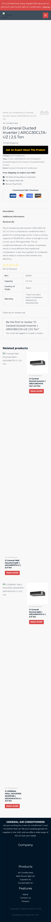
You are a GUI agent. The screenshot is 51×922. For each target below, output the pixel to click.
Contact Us (25, 861)
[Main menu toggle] (45, 15)
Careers (25, 854)
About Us (25, 851)
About (25, 894)
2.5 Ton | (10, 159)
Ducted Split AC (25, 883)
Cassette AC (25, 879)
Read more (12, 573)
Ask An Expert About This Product (25, 150)
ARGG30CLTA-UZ (22, 159)
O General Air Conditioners (26, 168)
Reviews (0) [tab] (8, 222)
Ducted (11, 168)
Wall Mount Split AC (25, 876)
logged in (22, 333)
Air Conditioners (16, 113)
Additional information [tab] (13, 216)
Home (5, 113)
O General (34, 159)
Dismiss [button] (46, 7)
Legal (25, 858)
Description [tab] (8, 211)
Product (25, 901)
